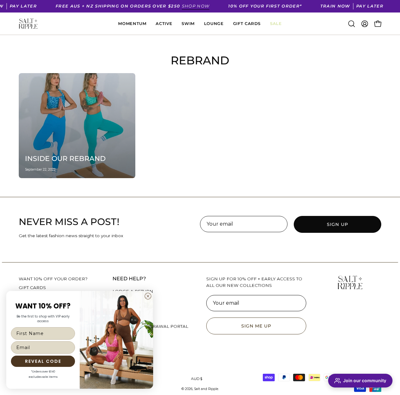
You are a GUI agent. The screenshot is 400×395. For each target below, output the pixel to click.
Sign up (337, 224)
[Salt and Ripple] (28, 24)
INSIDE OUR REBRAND (65, 158)
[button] (351, 23)
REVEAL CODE (43, 361)
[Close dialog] (148, 296)
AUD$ (196, 378)
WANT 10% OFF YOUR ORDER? (53, 278)
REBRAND (200, 60)
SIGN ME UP (256, 326)
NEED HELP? (129, 279)
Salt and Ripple (206, 389)
